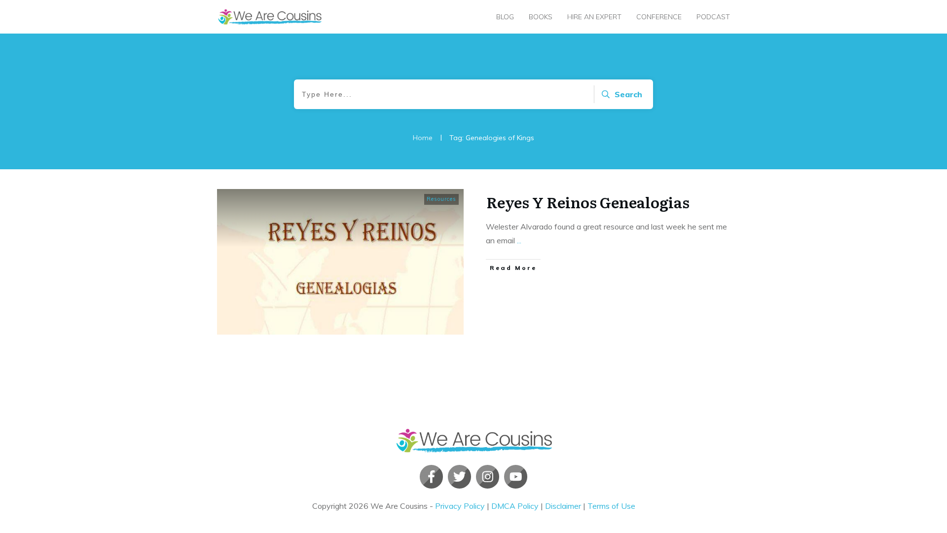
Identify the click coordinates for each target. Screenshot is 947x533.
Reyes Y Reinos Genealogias (588, 202)
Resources (441, 198)
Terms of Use (611, 506)
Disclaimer (563, 506)
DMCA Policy (515, 506)
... (519, 240)
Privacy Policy (460, 506)
